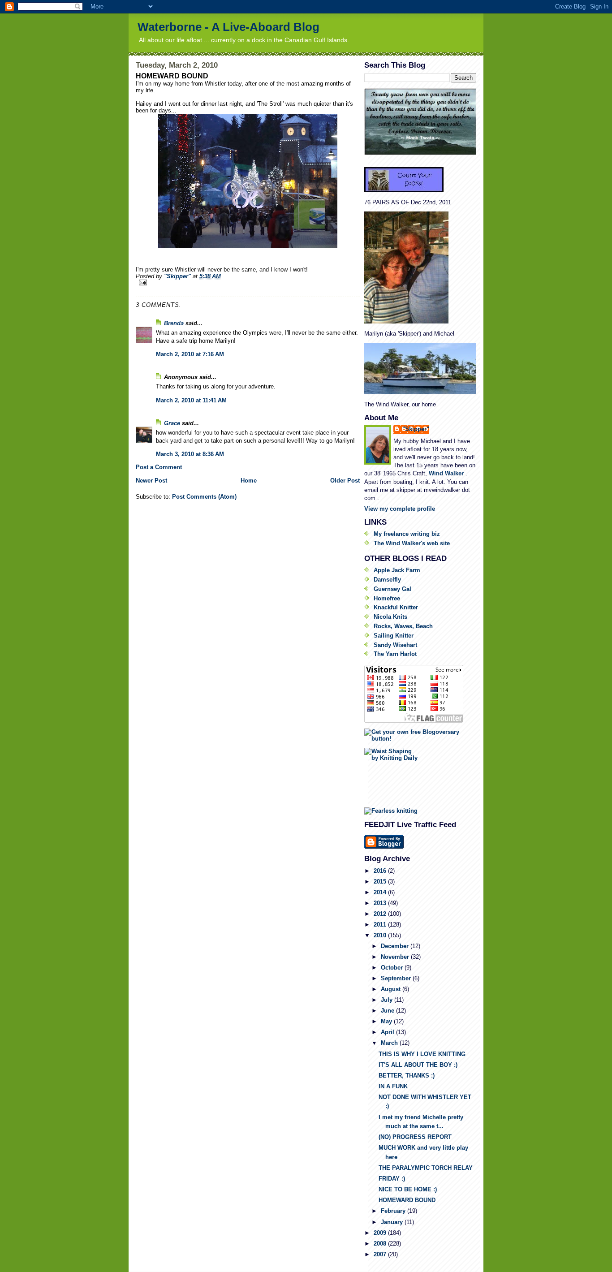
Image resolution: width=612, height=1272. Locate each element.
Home (249, 480)
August (391, 989)
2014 (381, 892)
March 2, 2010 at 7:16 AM (190, 354)
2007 (381, 1254)
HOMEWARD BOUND (407, 1200)
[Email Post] (248, 282)
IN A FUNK (393, 1086)
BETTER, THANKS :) (407, 1075)
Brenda (174, 323)
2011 (381, 924)
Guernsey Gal (392, 589)
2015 (381, 881)
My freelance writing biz (407, 533)
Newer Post (151, 480)
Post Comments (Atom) (204, 496)
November (396, 956)
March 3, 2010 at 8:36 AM (190, 454)
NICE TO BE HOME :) (408, 1189)
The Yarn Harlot (395, 654)
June (388, 1010)
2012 (381, 913)
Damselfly (387, 579)
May (387, 1021)
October (393, 967)
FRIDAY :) (392, 1178)
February (394, 1210)
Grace (172, 423)
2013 (381, 903)
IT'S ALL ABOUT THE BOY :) (418, 1064)
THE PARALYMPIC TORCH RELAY (426, 1167)
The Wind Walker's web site (412, 543)
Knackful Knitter (396, 607)
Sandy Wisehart (395, 645)
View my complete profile (399, 508)
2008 (381, 1243)
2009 (381, 1232)
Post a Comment (159, 467)
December (395, 946)
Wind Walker (447, 473)
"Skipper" (415, 429)
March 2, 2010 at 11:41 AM (191, 400)
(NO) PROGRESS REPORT (415, 1137)
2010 (381, 935)
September (397, 978)
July (387, 999)
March (390, 1042)
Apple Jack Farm (397, 570)
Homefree (387, 598)
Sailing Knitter (394, 635)
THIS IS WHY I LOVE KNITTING (422, 1054)
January (393, 1222)
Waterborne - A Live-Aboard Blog (228, 27)
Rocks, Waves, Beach (403, 626)
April (388, 1032)
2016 (381, 870)
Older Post (345, 480)
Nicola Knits (390, 616)
